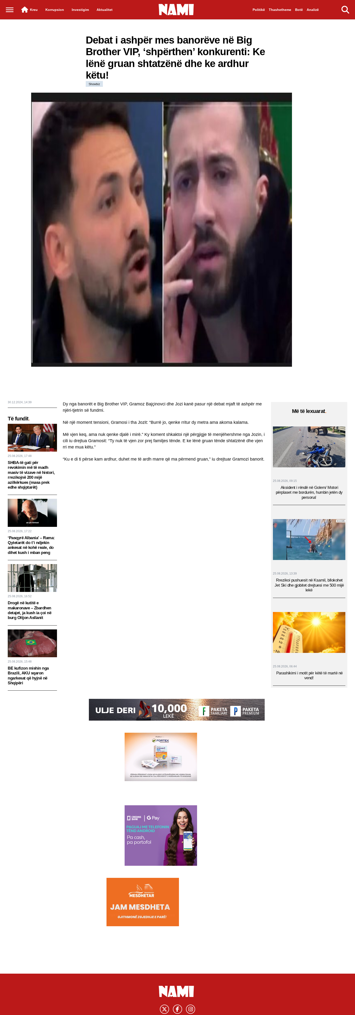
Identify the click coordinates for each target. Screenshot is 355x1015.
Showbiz (94, 84)
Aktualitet (105, 10)
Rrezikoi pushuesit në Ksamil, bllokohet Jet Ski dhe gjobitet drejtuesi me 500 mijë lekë (309, 585)
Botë (299, 9)
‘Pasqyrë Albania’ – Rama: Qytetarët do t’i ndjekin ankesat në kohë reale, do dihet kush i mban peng (31, 545)
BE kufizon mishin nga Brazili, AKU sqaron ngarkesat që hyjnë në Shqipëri (28, 675)
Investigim (80, 10)
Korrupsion (54, 10)
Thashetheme (280, 9)
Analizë (313, 9)
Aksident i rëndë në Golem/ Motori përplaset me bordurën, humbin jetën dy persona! (309, 492)
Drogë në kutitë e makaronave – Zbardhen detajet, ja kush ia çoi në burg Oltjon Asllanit (29, 610)
